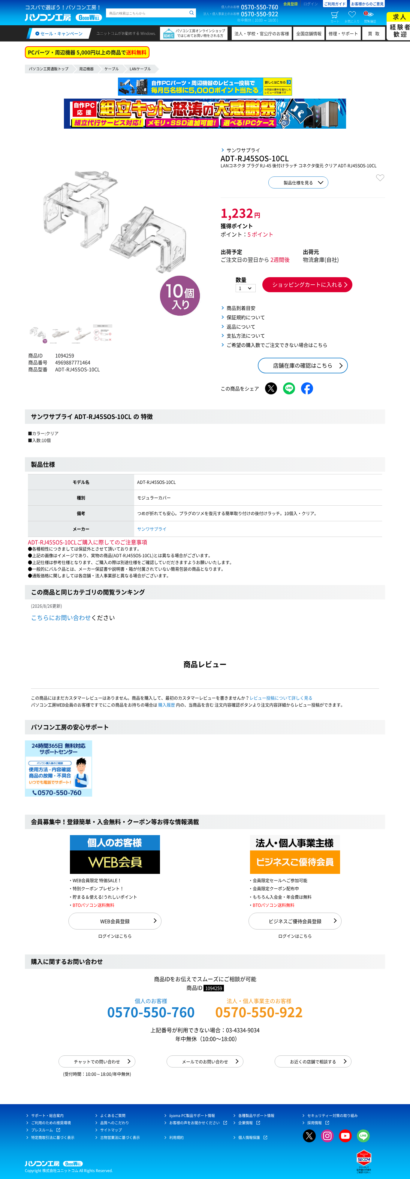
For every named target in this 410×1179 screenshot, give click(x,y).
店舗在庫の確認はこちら (303, 365)
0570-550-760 (151, 1011)
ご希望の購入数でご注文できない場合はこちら (277, 344)
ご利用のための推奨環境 (51, 1122)
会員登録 (290, 4)
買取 (375, 33)
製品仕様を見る (298, 182)
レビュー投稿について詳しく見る (280, 698)
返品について (241, 326)
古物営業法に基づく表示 (120, 1137)
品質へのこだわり (114, 1122)
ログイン (310, 4)
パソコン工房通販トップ (48, 69)
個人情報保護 (249, 1137)
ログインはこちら (115, 936)
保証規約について (246, 317)
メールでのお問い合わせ (205, 1061)
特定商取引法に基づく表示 (52, 1137)
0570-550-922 (259, 1011)
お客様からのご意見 (367, 4)
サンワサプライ (152, 529)
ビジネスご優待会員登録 (295, 921)
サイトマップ (111, 1130)
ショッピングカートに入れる (307, 284)
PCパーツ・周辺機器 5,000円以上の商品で (87, 52)
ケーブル (111, 69)
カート (334, 21)
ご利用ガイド (335, 4)
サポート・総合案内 (47, 1115)
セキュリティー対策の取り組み (332, 1115)
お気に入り (352, 21)
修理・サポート (343, 33)
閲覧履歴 (370, 17)
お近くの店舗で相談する (313, 1061)
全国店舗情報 (308, 33)
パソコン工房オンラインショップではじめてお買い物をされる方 (200, 33)
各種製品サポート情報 (256, 1115)
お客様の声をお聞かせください (194, 1122)
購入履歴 (166, 705)
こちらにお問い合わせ (61, 617)
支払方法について (246, 335)
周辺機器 (86, 69)
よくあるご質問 (112, 1115)
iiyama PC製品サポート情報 (192, 1115)
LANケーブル (140, 69)
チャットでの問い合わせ (97, 1061)
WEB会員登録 (115, 921)
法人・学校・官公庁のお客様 (261, 33)
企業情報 (245, 1122)
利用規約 (176, 1137)
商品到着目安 (241, 307)
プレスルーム (42, 1130)
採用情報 (314, 1122)
